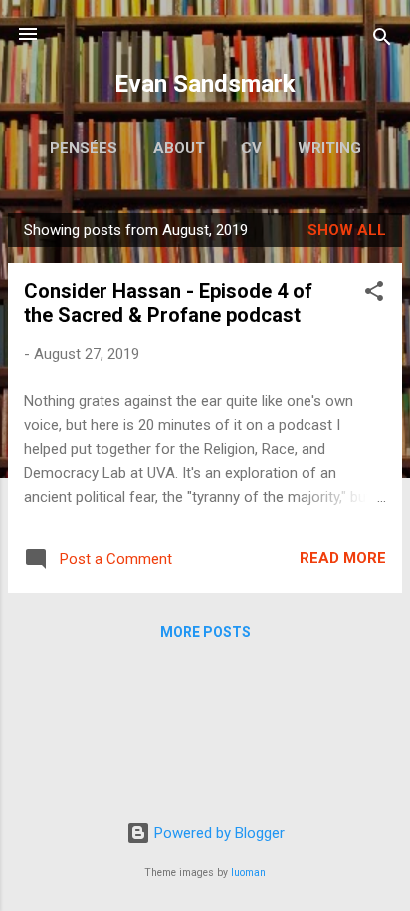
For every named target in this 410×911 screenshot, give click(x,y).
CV (251, 148)
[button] (374, 294)
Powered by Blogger (217, 833)
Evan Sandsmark (205, 84)
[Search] (382, 40)
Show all (347, 230)
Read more (343, 558)
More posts (205, 632)
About (179, 148)
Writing (329, 148)
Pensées (83, 148)
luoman (248, 872)
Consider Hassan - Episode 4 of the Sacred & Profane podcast (168, 303)
